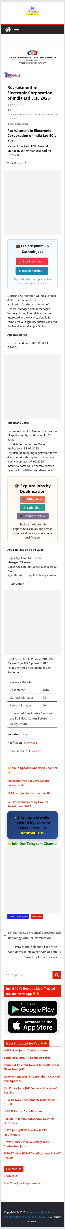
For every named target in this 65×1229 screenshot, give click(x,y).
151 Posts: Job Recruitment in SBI (29, 793)
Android (28, 833)
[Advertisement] (32, 202)
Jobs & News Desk (19, 123)
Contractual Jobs (14, 1146)
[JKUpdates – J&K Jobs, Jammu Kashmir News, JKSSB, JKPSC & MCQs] (8, 29)
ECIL (12, 110)
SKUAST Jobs (12, 1153)
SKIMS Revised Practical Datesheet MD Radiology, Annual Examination (34, 935)
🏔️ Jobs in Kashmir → (32, 270)
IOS (41, 833)
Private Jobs (11, 1142)
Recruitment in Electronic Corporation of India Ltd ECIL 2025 (32, 116)
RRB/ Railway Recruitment (21, 1099)
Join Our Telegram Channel (34, 843)
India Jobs (37, 916)
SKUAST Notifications (35, 1153)
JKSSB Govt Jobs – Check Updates (26, 1050)
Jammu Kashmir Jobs (18, 916)
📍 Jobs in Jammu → (32, 261)
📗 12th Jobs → (32, 507)
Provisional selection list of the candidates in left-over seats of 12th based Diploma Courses (32, 952)
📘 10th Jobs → (32, 499)
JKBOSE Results (14, 1111)
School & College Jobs (35, 1142)
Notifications (33, 1111)
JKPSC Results (28, 1130)
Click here (30, 742)
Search (57, 975)
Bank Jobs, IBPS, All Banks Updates (27, 1057)
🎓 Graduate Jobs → (33, 516)
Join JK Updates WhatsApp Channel (34, 768)
